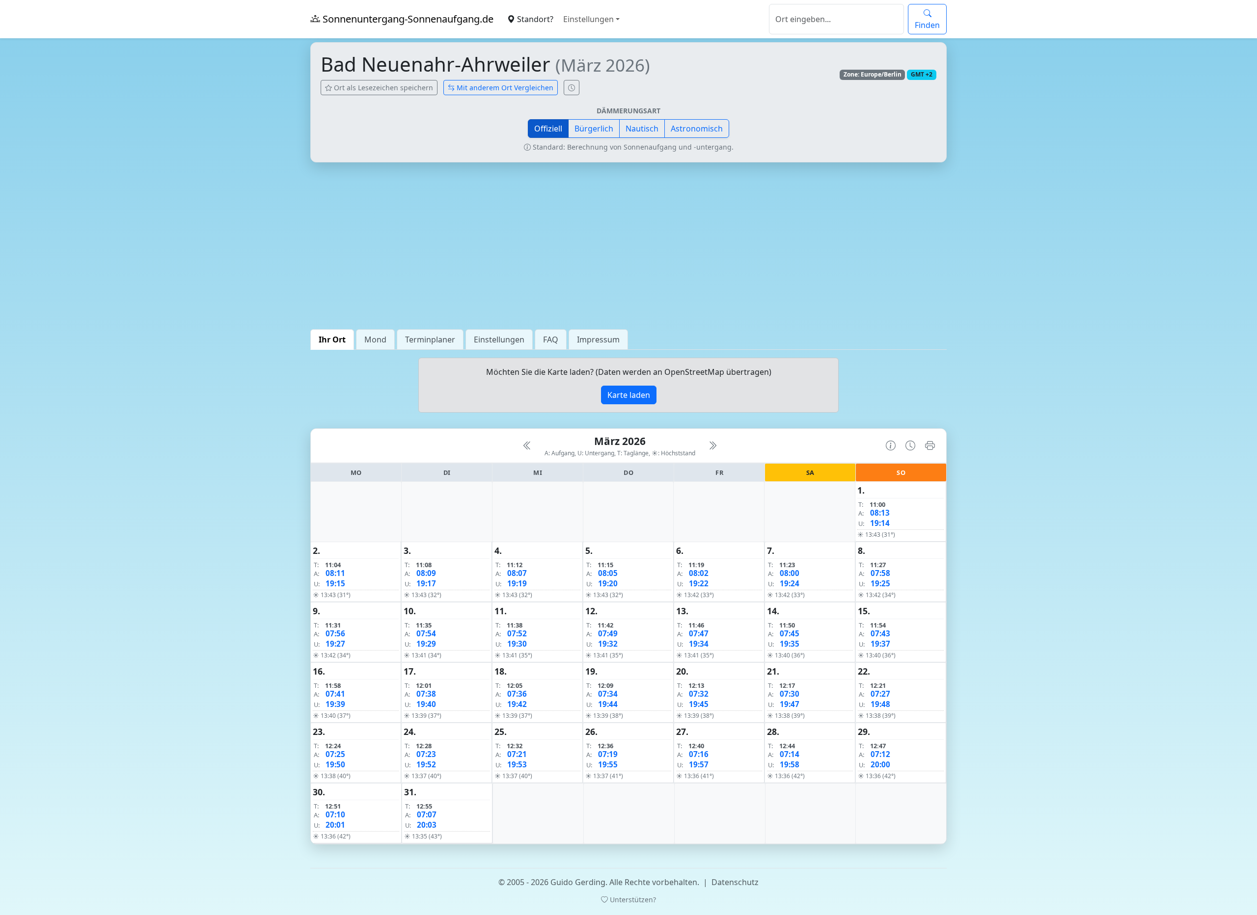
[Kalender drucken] (930, 445)
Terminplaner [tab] (430, 339)
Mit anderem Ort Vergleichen (504, 87)
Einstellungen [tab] (499, 339)
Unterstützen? (632, 899)
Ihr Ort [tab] (332, 339)
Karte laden (628, 395)
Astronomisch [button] (697, 128)
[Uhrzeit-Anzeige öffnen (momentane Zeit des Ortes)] (571, 87)
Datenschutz (735, 882)
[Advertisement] (628, 245)
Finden (927, 25)
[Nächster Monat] (712, 445)
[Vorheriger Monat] (527, 445)
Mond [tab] (375, 339)
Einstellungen (588, 19)
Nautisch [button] (642, 128)
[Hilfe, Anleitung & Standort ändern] (891, 445)
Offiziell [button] (548, 128)
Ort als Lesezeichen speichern (382, 87)
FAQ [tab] (550, 339)
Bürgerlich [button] (593, 128)
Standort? (534, 19)
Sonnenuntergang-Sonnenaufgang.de (406, 19)
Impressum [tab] (598, 339)
